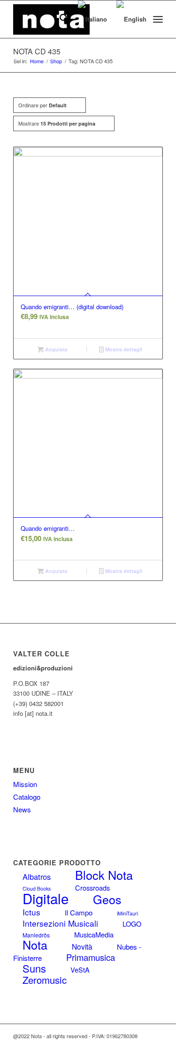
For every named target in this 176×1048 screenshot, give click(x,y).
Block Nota (104, 874)
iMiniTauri (127, 913)
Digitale (46, 898)
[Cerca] (59, 19)
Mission (25, 784)
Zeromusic (45, 980)
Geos (107, 899)
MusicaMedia (94, 934)
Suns (34, 968)
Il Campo (78, 912)
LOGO (131, 924)
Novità (82, 946)
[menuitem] (59, 19)
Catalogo (26, 797)
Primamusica (90, 957)
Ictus (31, 912)
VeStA (80, 969)
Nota (35, 944)
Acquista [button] (55, 349)
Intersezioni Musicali (60, 923)
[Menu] (158, 19)
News (22, 809)
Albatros (37, 876)
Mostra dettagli (123, 349)
